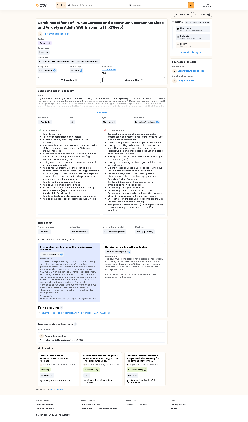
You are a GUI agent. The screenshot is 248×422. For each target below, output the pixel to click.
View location (132, 80)
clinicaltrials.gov (56, 389)
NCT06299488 (109, 69)
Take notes (67, 80)
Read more (101, 112)
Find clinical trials (44, 404)
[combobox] (98, 5)
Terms (174, 408)
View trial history (189, 52)
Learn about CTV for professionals (99, 408)
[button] (44, 52)
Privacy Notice (178, 404)
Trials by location (45, 408)
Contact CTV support (137, 404)
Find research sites (90, 404)
